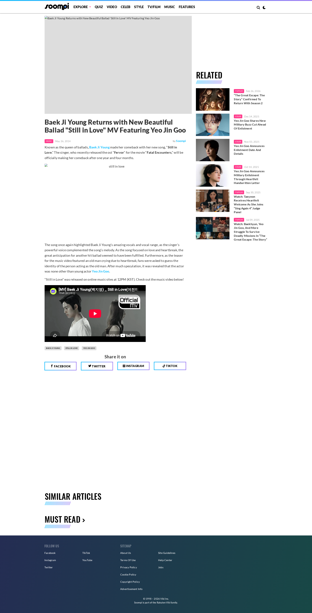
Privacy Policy (128, 567)
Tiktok (171, 366)
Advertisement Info (131, 588)
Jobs (160, 567)
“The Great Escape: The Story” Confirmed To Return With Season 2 (249, 99)
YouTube (87, 560)
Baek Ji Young (99, 147)
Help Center (165, 560)
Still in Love (72, 348)
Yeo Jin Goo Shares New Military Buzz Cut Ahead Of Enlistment (250, 124)
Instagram (134, 366)
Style (139, 7)
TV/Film (238, 91)
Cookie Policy (128, 574)
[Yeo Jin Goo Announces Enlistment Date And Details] (213, 150)
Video (112, 7)
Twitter (98, 366)
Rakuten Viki (163, 602)
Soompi (181, 140)
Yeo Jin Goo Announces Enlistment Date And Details (249, 149)
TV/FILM (154, 7)
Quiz (99, 7)
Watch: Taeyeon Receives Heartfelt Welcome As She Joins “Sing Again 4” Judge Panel (248, 204)
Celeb (126, 7)
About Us (125, 552)
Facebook (62, 366)
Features (187, 7)
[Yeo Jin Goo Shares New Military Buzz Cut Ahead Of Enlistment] (213, 125)
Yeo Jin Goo (100, 271)
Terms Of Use (128, 560)
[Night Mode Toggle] (264, 8)
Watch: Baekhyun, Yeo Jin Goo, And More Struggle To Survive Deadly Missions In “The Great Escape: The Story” (250, 231)
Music (169, 7)
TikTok (86, 552)
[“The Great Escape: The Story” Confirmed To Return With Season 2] (213, 99)
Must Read (62, 519)
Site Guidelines (166, 552)
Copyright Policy (130, 581)
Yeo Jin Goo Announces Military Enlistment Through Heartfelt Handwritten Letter (249, 176)
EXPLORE (80, 7)
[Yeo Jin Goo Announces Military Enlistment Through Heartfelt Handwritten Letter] (213, 175)
